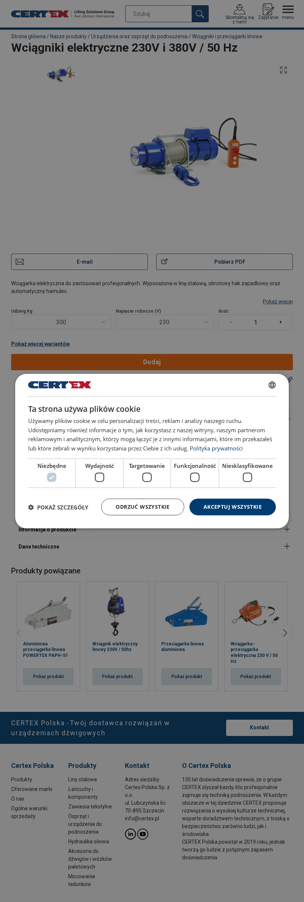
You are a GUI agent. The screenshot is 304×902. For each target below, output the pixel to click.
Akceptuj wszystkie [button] (233, 506)
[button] (58, 507)
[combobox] (272, 384)
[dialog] (152, 451)
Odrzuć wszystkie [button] (142, 506)
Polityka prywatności (216, 448)
